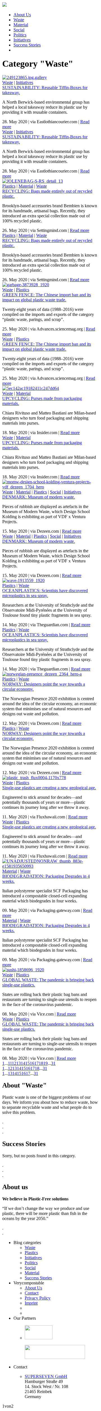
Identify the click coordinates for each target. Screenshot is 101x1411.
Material (20, 24)
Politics (19, 34)
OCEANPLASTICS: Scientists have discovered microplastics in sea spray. (45, 593)
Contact (31, 1293)
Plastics (8, 186)
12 (14, 1063)
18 (41, 1063)
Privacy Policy (37, 1298)
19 (45, 1063)
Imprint (31, 1303)
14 (23, 1063)
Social (18, 29)
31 (53, 1063)
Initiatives (22, 40)
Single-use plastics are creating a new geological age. (49, 787)
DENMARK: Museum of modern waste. (38, 497)
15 (27, 1063)
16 (32, 1063)
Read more (79, 230)
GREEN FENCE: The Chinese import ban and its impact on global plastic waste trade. (46, 297)
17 (36, 1063)
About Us (22, 14)
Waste (18, 19)
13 (18, 1063)
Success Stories (27, 45)
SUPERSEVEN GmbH (46, 1376)
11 (10, 1063)
